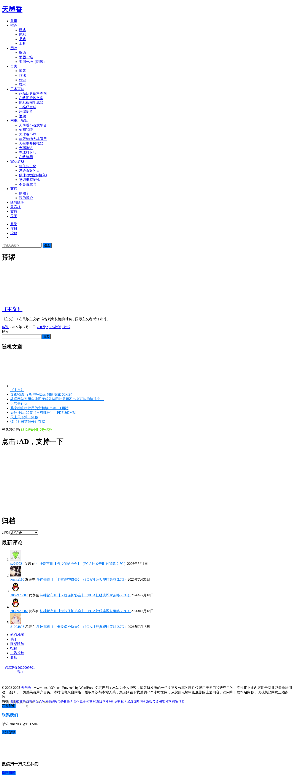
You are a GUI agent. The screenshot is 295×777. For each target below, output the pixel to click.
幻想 (29, 701)
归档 (5, 532)
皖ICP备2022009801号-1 (20, 668)
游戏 (22, 30)
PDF (142, 701)
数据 (83, 701)
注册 (13, 228)
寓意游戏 (17, 161)
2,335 (53, 327)
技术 (22, 84)
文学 (42, 701)
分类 (13, 66)
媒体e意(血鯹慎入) (33, 175)
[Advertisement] (131, 481)
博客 (22, 71)
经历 (130, 701)
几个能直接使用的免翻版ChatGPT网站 (39, 408)
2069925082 (19, 595)
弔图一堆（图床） (33, 62)
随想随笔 (17, 202)
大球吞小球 (27, 134)
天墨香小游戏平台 (33, 125)
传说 (22, 80)
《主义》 (12, 309)
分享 (22, 701)
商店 (13, 189)
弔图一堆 (26, 57)
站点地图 (17, 635)
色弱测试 (26, 148)
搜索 (47, 245)
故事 (117, 701)
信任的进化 (27, 166)
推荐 (13, 25)
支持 (13, 211)
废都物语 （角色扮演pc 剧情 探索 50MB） (42, 394)
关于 (13, 216)
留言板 (15, 207)
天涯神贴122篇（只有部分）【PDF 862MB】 (44, 412)
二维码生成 (27, 107)
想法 (22, 75)
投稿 (13, 233)
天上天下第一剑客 (24, 417)
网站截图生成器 (31, 102)
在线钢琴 (26, 157)
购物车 (24, 193)
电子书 (62, 701)
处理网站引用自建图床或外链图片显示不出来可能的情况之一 (57, 399)
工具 (22, 43)
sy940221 (17, 563)
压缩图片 (26, 111)
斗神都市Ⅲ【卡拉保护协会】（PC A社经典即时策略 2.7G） (81, 563)
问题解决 (51, 701)
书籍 (22, 39)
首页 (13, 21)
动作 (76, 701)
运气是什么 (19, 403)
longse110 (17, 579)
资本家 (14, 701)
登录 (13, 224)
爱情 (70, 701)
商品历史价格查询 (33, 93)
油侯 (22, 116)
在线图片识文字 (31, 98)
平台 (35, 701)
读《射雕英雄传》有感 (27, 422)
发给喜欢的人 (29, 170)
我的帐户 (26, 198)
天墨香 (12, 9)
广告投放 (17, 653)
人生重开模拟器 (31, 143)
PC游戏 (97, 701)
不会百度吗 (27, 184)
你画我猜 (26, 130)
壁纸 (22, 52)
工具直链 (17, 89)
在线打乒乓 (27, 152)
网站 (22, 34)
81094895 (17, 627)
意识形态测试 (29, 180)
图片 (13, 48)
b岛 (111, 701)
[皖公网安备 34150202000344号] (26, 680)
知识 (89, 701)
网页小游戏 (19, 121)
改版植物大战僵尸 (33, 139)
